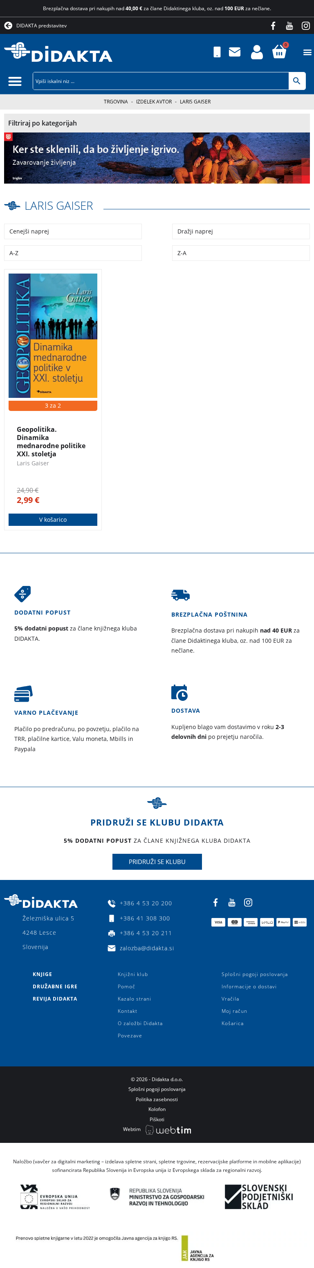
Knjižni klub (133, 974)
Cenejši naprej (29, 231)
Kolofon (157, 1109)
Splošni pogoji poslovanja (255, 974)
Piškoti (157, 1119)
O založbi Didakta (140, 1023)
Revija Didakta (55, 998)
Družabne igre (55, 986)
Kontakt (127, 1011)
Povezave (130, 1035)
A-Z (13, 253)
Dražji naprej (195, 231)
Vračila (230, 998)
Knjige (42, 974)
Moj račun (234, 1011)
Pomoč (126, 986)
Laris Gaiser (59, 205)
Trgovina (116, 101)
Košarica (233, 1023)
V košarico (53, 519)
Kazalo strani (134, 998)
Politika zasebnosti (157, 1099)
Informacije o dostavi (249, 986)
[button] (307, 52)
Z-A (181, 253)
